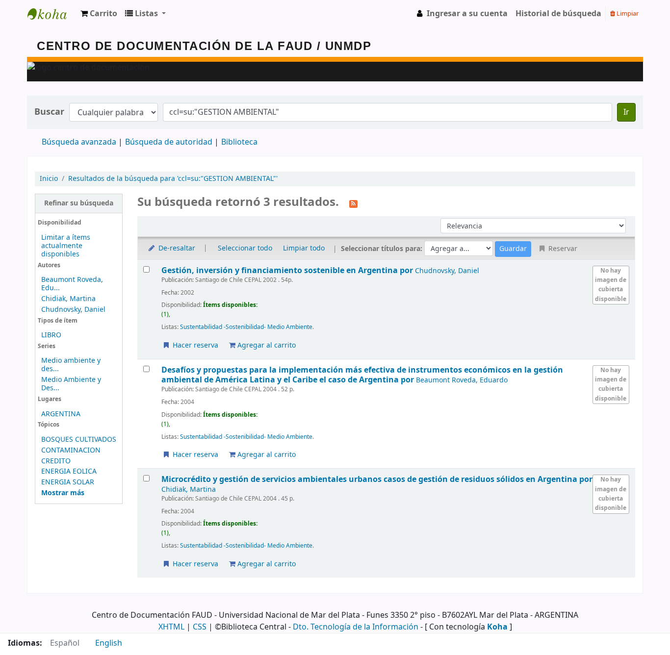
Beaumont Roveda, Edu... (72, 284)
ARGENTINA (60, 414)
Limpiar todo (304, 248)
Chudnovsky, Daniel (73, 309)
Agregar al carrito (265, 345)
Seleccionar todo (245, 248)
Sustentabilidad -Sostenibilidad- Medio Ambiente (246, 327)
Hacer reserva (194, 345)
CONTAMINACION (71, 450)
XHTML (171, 627)
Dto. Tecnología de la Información (355, 627)
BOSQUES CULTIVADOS (78, 439)
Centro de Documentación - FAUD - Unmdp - (52, 14)
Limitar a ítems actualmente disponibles (65, 245)
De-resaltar (175, 248)
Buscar (49, 112)
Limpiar (627, 13)
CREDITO (56, 461)
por (288, 270)
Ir (626, 112)
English (108, 643)
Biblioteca (239, 142)
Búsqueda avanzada (79, 142)
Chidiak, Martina (68, 299)
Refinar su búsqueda (78, 203)
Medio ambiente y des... (71, 364)
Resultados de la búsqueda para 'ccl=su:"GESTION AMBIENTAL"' (173, 179)
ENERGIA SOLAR (67, 482)
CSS (199, 627)
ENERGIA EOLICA (69, 471)
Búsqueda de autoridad (168, 142)
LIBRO (51, 335)
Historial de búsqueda (558, 14)
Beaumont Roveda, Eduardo (462, 380)
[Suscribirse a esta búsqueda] (353, 203)
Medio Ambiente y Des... (71, 384)
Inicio (49, 179)
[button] (99, 14)
